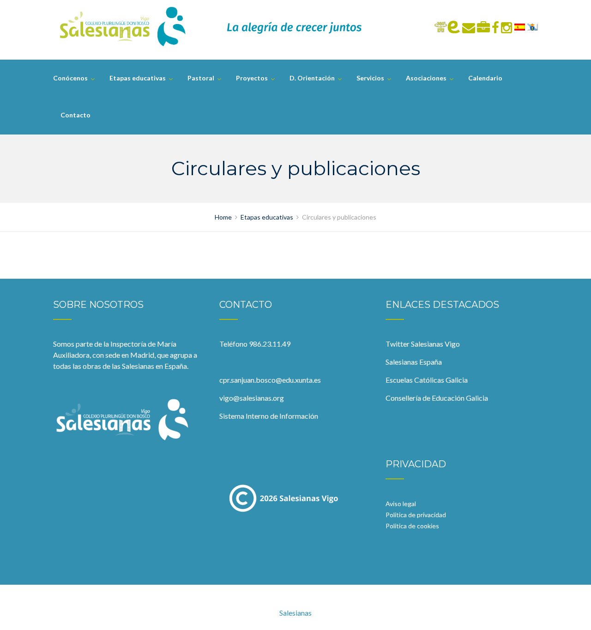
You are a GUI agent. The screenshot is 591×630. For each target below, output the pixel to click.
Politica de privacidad (416, 515)
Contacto (75, 115)
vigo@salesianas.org (251, 397)
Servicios (370, 78)
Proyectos (252, 78)
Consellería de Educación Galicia (437, 397)
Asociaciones (426, 78)
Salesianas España (414, 361)
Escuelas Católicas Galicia (427, 379)
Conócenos (70, 78)
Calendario (485, 78)
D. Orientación (312, 78)
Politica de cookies (412, 526)
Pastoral (200, 78)
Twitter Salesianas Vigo (423, 343)
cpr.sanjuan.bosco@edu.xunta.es (270, 379)
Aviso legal (401, 504)
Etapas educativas (137, 78)
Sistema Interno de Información (268, 415)
